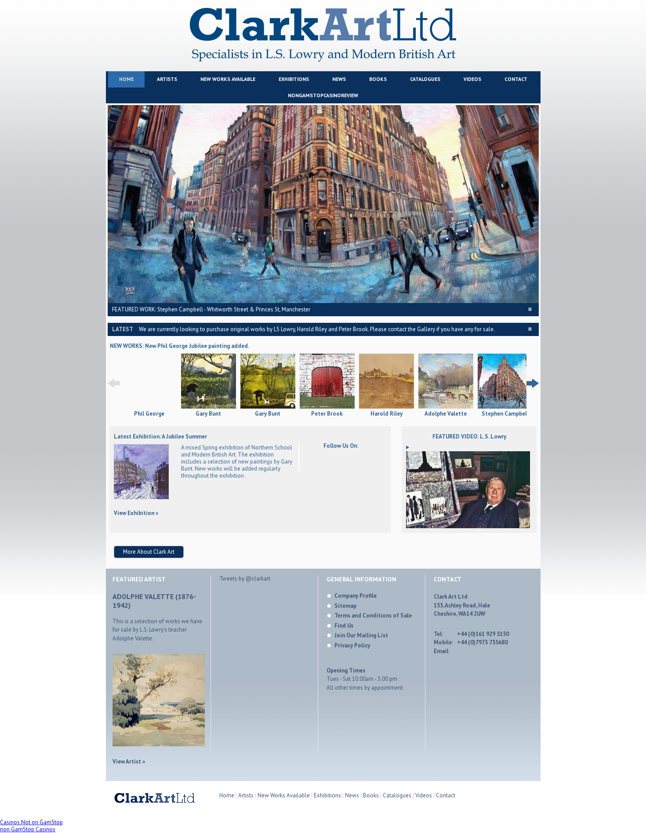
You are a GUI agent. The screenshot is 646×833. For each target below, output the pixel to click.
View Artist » (129, 761)
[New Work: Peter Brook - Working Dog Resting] (327, 382)
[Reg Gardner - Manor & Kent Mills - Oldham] (141, 497)
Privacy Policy (352, 645)
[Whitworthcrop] (323, 204)
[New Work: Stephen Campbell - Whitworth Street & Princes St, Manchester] (505, 382)
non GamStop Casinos (27, 829)
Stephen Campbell (505, 413)
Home (126, 79)
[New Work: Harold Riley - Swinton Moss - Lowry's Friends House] (386, 382)
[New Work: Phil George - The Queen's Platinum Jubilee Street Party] (149, 406)
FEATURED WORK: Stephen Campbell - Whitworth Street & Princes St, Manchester (211, 309)
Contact (515, 79)
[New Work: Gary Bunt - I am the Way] (267, 382)
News (339, 79)
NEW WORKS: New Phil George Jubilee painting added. (179, 346)
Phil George (149, 413)
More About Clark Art (148, 551)
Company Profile (355, 595)
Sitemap (345, 606)
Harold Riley (386, 413)
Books (378, 79)
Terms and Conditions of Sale (373, 615)
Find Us (343, 625)
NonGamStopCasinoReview (323, 95)
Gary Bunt (208, 413)
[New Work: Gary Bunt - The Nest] (208, 382)
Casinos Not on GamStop (31, 822)
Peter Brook (327, 413)
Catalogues (425, 79)
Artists (167, 79)
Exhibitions (294, 79)
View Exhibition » (136, 513)
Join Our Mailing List (361, 635)
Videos (472, 79)
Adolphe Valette (446, 413)
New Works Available (227, 79)
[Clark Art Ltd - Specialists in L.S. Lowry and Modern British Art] (323, 60)
